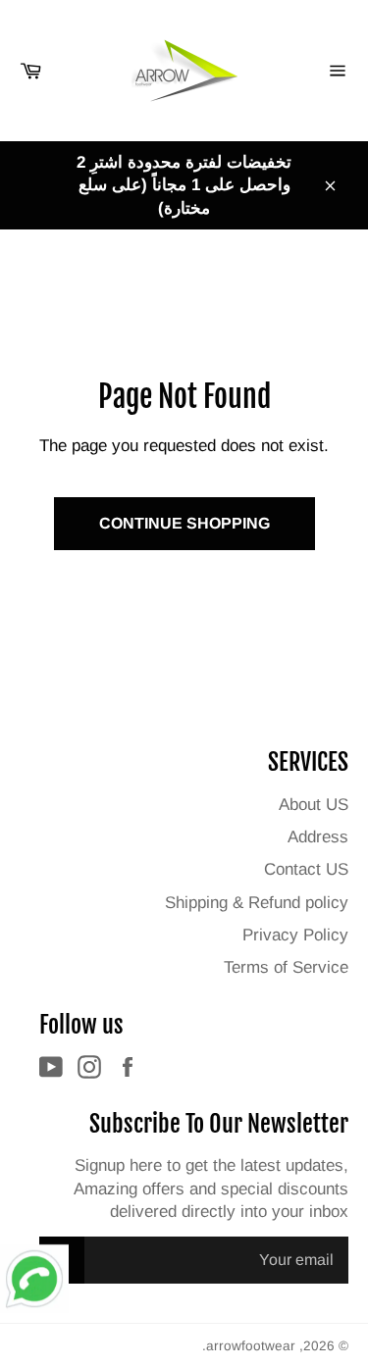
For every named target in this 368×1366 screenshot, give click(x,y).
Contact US (306, 869)
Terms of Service (286, 967)
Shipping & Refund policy (256, 902)
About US (313, 804)
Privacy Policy (295, 935)
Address (318, 837)
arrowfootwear (250, 1346)
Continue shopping (184, 523)
